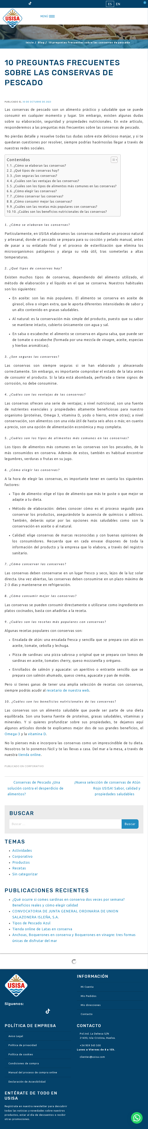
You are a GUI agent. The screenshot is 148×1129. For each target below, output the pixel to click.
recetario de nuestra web (68, 690)
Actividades (22, 850)
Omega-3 (12, 734)
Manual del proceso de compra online (32, 1072)
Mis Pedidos (89, 996)
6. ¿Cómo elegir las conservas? (33, 191)
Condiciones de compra (23, 1063)
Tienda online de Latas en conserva (42, 929)
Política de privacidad (22, 1045)
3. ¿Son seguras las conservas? (33, 175)
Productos (21, 862)
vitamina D (37, 734)
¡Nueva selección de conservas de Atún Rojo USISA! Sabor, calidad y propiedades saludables (107, 788)
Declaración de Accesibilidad (27, 1081)
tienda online (29, 755)
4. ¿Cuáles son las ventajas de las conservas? (44, 181)
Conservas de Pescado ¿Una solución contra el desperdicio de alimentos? (36, 788)
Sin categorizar (25, 874)
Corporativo (34, 766)
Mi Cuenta (87, 986)
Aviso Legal (15, 1036)
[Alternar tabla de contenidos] (112, 159)
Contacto (87, 1014)
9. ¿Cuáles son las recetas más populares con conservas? (53, 206)
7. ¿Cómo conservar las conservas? (36, 196)
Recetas (19, 868)
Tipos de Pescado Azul (31, 923)
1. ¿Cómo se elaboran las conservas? (38, 165)
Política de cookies (20, 1054)
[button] (137, 1118)
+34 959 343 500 (90, 1045)
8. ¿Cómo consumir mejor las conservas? (41, 201)
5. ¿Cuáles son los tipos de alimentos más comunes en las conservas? (63, 186)
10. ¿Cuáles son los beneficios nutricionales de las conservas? (59, 211)
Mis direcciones (91, 1005)
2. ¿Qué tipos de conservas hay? (34, 170)
